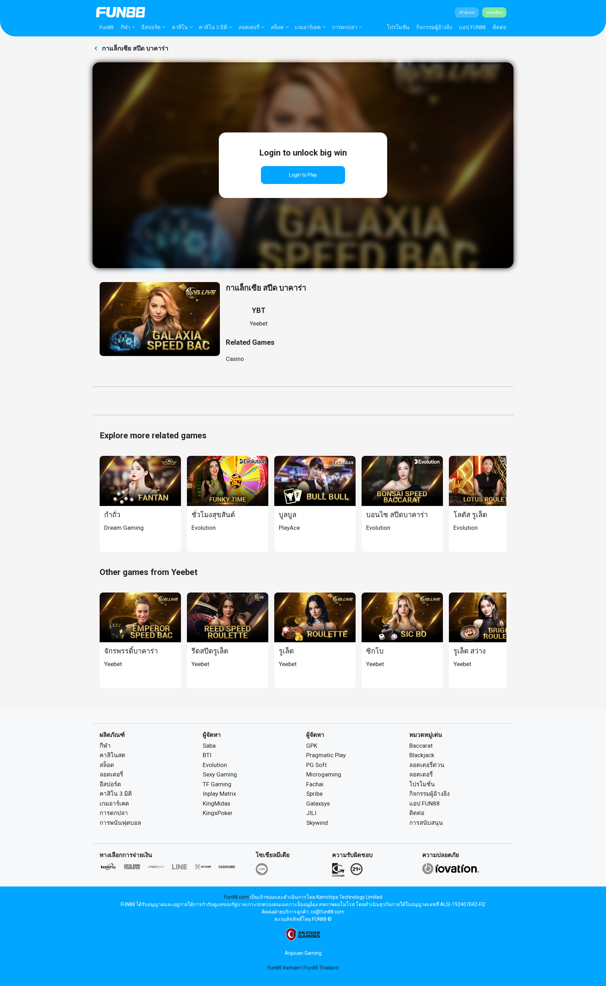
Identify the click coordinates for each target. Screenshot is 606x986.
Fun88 (107, 27)
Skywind (317, 822)
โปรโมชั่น (398, 27)
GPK (311, 745)
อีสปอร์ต (151, 27)
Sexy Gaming (220, 774)
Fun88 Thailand (321, 968)
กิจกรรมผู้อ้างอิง (434, 27)
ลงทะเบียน (494, 12)
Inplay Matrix (219, 793)
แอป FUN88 (472, 27)
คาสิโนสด (112, 755)
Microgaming (323, 774)
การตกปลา (344, 27)
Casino (235, 358)
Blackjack (421, 755)
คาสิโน (180, 27)
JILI (311, 812)
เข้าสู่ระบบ (466, 12)
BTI (207, 755)
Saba (209, 745)
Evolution (215, 764)
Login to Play (303, 175)
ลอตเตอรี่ (249, 27)
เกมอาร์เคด (308, 27)
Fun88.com (236, 897)
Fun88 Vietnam (284, 968)
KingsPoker (218, 812)
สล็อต (277, 27)
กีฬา (125, 27)
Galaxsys (318, 803)
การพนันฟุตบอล (120, 822)
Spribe (314, 793)
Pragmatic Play (326, 755)
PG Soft (316, 764)
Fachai (314, 784)
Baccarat (421, 745)
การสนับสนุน (426, 822)
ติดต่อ (499, 27)
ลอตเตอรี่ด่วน (426, 764)
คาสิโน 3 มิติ (213, 27)
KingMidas (216, 803)
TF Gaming (217, 784)
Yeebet (259, 323)
